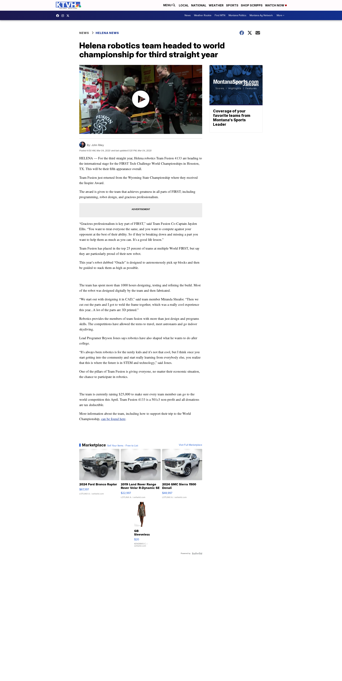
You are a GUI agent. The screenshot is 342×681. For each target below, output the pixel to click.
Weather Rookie (202, 15)
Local (184, 5)
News (188, 15)
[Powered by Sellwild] (197, 553)
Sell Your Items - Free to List (122, 445)
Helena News (107, 33)
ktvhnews (63, 15)
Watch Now (275, 5)
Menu (167, 5)
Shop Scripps (252, 5)
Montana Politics (237, 15)
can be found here (113, 419)
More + (280, 15)
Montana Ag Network (261, 15)
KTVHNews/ (58, 15)
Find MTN (220, 15)
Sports (232, 5)
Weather (216, 5)
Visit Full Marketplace (190, 445)
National (198, 5)
